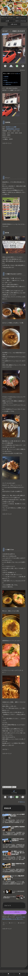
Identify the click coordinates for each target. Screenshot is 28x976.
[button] (23, 66)
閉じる (18, 73)
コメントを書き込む (15, 912)
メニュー (5, 78)
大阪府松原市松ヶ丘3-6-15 (12, 129)
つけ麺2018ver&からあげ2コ (10, 82)
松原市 (14, 786)
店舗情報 (5, 76)
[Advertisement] (14, 158)
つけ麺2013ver (7, 84)
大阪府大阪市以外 (7, 786)
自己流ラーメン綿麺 (11, 126)
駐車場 (5, 80)
